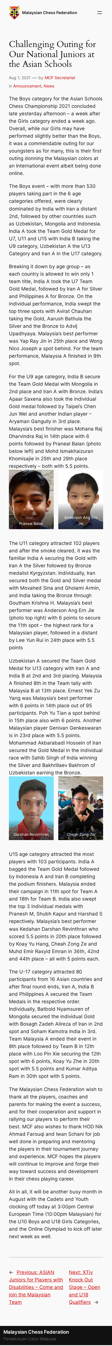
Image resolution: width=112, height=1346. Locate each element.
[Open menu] (99, 12)
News (49, 85)
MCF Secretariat (60, 77)
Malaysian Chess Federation (49, 12)
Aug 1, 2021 (20, 77)
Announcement (27, 85)
